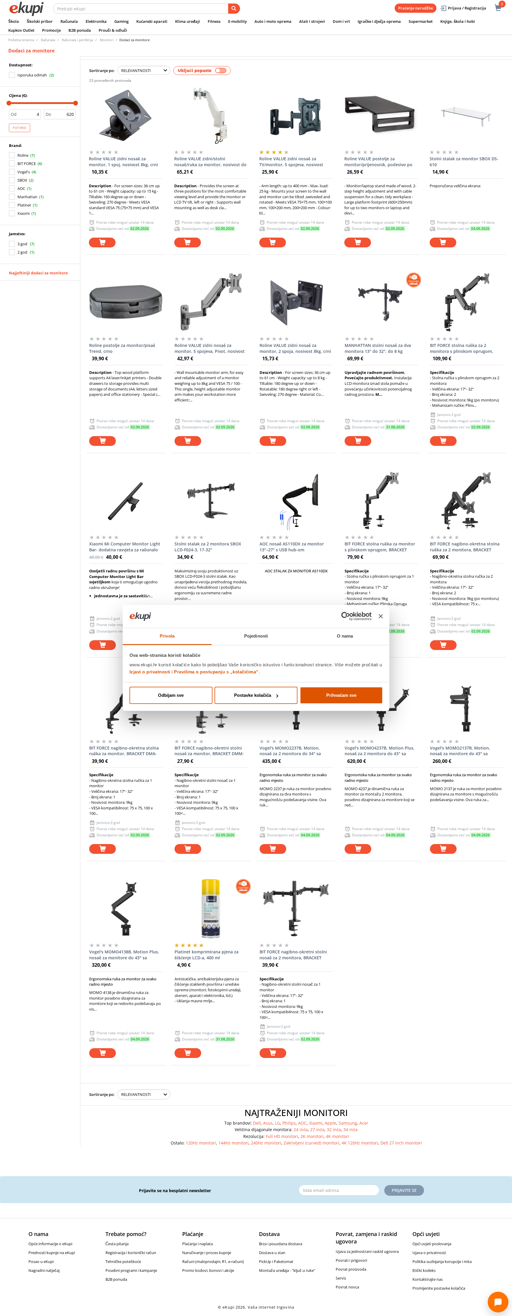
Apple (330, 1123)
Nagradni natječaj (44, 1270)
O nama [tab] (345, 635)
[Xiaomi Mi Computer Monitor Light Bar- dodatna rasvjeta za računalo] (125, 500)
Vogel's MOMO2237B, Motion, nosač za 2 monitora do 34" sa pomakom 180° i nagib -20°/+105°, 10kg (294, 751)
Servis (341, 1278)
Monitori (106, 40)
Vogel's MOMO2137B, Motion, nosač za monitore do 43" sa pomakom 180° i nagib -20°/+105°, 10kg (464, 751)
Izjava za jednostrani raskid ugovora (367, 1251)
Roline (22, 155)
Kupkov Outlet (21, 30)
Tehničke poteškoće (123, 1261)
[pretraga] (234, 9)
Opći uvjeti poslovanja (431, 1243)
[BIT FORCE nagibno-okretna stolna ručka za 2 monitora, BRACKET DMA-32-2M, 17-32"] (466, 500)
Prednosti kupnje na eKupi (51, 1252)
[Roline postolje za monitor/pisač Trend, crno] (125, 302)
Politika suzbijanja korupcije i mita (442, 1261)
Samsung (348, 1123)
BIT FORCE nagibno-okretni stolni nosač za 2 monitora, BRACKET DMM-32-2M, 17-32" (293, 955)
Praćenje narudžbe (415, 8)
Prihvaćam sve (341, 695)
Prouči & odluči (113, 30)
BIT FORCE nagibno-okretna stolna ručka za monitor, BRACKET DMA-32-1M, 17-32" (124, 751)
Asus (268, 1123)
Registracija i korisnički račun (130, 1252)
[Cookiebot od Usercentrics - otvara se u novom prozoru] (346, 616)
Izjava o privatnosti (429, 1252)
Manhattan (27, 196)
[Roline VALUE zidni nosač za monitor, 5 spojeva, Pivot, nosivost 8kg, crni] (211, 302)
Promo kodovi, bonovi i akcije (208, 1270)
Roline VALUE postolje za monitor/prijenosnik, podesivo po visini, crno (378, 162)
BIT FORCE (26, 163)
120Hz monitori (201, 1143)
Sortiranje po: (102, 70)
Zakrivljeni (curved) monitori (311, 1143)
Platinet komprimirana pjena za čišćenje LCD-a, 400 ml (207, 954)
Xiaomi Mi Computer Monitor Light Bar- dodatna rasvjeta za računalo (124, 547)
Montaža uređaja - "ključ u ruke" (287, 1270)
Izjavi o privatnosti (149, 671)
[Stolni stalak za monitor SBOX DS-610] (466, 115)
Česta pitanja (117, 1243)
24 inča (301, 1129)
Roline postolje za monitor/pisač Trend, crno (122, 348)
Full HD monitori (282, 1136)
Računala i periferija (77, 40)
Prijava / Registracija (467, 8)
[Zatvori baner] (381, 616)
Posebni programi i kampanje (131, 1270)
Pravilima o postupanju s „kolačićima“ (216, 671)
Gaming (121, 21)
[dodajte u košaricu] (102, 242)
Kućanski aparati (151, 21)
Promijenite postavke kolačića (438, 1288)
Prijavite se (404, 1190)
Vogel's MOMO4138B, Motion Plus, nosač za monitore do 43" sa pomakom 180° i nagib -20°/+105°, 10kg (124, 955)
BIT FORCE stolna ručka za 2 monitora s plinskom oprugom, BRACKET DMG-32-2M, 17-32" (461, 348)
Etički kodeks (424, 1270)
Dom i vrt (341, 21)
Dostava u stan (272, 1252)
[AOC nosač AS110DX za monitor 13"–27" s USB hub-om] (296, 500)
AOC (21, 188)
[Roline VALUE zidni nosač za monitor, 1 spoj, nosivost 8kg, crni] (125, 115)
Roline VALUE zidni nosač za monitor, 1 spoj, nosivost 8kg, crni (123, 161)
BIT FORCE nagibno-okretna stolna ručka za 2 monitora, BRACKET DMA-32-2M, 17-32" (465, 547)
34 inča (350, 1129)
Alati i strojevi (312, 21)
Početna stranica (21, 40)
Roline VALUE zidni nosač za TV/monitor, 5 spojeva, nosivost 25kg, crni (291, 162)
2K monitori (312, 1136)
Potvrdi (19, 128)
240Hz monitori (266, 1143)
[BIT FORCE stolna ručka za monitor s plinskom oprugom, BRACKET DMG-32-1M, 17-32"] (381, 500)
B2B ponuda (79, 30)
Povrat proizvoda (351, 1269)
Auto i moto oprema (273, 21)
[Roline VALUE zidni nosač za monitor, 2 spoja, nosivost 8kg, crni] (296, 302)
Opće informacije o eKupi (50, 1243)
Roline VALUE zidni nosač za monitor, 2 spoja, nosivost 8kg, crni (295, 348)
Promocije (51, 30)
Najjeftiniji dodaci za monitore (38, 273)
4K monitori (337, 1136)
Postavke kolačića (252, 695)
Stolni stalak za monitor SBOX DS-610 (464, 161)
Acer (363, 1123)
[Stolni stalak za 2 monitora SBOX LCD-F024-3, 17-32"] (211, 500)
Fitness (214, 21)
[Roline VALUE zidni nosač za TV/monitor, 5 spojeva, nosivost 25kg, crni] (295, 115)
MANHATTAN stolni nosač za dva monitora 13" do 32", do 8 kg (378, 348)
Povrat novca (347, 1287)
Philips (289, 1123)
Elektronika (96, 21)
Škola (13, 21)
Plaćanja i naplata (197, 1243)
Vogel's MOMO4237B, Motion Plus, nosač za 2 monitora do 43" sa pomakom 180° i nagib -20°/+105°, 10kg (380, 751)
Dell (257, 1123)
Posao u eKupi (41, 1261)
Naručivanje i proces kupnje (206, 1252)
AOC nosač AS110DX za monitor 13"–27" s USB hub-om (292, 547)
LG (277, 1123)
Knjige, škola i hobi (457, 21)
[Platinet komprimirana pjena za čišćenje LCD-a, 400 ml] (211, 908)
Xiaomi (23, 213)
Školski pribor (40, 21)
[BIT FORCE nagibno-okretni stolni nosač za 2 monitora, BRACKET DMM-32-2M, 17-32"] (296, 908)
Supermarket (421, 21)
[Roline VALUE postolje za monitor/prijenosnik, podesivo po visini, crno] (380, 115)
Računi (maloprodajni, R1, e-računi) (213, 1261)
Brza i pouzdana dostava (280, 1243)
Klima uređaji (187, 21)
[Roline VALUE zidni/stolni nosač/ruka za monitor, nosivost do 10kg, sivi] (210, 115)
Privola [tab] (167, 635)
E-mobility (237, 21)
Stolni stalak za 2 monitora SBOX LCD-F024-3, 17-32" (208, 547)
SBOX (22, 180)
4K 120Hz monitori (360, 1143)
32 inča (334, 1129)
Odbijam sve (171, 695)
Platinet (24, 205)
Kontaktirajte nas (427, 1279)
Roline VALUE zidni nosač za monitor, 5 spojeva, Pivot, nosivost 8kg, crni (210, 348)
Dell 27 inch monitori (401, 1143)
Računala (69, 21)
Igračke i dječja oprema (379, 21)
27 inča (317, 1129)
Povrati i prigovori (351, 1260)
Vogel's (23, 171)
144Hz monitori (233, 1143)
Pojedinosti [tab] (256, 635)
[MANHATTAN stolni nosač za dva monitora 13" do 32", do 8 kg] (381, 302)
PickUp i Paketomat (276, 1261)
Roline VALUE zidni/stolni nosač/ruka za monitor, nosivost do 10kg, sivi (210, 162)
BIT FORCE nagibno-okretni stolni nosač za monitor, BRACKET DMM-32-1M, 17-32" (209, 751)
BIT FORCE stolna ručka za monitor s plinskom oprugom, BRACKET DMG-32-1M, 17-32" (380, 547)
